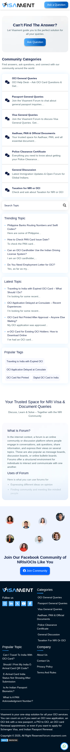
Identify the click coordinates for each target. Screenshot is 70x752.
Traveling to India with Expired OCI (25, 361)
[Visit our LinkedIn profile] (11, 603)
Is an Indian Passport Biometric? (14, 689)
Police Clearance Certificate (35, 155)
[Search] (64, 205)
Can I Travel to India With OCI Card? (17, 656)
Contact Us (43, 660)
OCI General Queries (35, 82)
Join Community (36, 570)
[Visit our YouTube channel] (23, 603)
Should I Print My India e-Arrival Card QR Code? (17, 666)
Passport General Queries (35, 100)
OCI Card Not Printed (18, 377)
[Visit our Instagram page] (4, 603)
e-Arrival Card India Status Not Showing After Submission (16, 678)
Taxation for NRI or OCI (35, 190)
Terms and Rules (46, 672)
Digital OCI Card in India (46, 377)
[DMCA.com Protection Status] (9, 740)
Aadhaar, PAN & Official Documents (35, 137)
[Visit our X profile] (17, 603)
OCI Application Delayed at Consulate (26, 369)
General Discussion (35, 174)
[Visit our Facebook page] (29, 603)
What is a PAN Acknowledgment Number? (17, 699)
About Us (42, 654)
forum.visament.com (54, 735)
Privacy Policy (45, 666)
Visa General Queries (35, 119)
